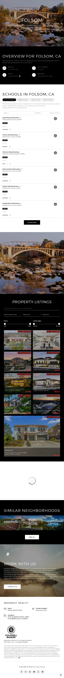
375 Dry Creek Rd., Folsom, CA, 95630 (11, 119)
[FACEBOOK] (21, 671)
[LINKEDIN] (29, 671)
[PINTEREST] (42, 671)
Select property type (10, 314)
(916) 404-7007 (41, 610)
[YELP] (38, 671)
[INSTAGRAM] (25, 671)
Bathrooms (26, 314)
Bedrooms (46, 314)
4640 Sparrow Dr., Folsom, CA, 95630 (11, 205)
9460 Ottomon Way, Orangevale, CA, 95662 (13, 153)
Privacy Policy (39, 667)
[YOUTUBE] (34, 671)
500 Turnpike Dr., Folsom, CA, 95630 (11, 171)
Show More (32, 222)
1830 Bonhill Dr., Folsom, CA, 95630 (11, 188)
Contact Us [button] (12, 586)
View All (32, 537)
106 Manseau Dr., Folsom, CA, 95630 (11, 136)
